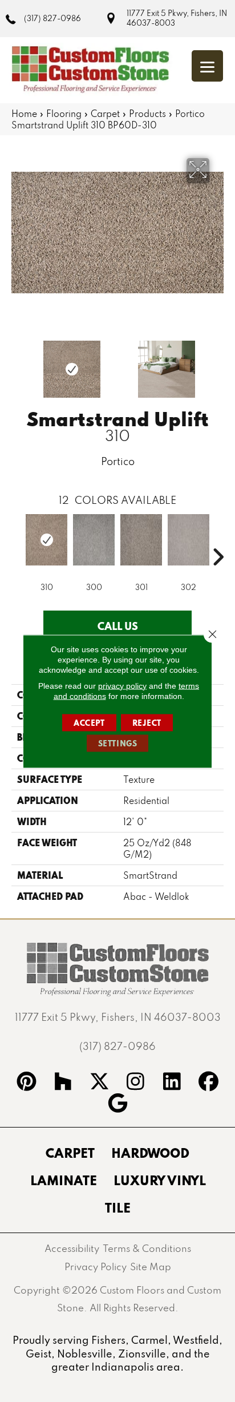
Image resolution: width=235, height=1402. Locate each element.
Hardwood (150, 1152)
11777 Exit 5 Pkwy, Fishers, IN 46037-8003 (177, 18)
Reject (147, 722)
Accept (89, 722)
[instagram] (135, 1083)
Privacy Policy (95, 1266)
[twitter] (99, 1083)
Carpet (105, 113)
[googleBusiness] (117, 1105)
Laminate (63, 1180)
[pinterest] (26, 1083)
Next (218, 363)
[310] (46, 539)
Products (147, 113)
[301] (141, 539)
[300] (94, 539)
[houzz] (63, 1083)
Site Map (150, 1266)
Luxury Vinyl (160, 1180)
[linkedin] (172, 1083)
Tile (118, 1207)
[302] (188, 539)
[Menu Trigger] (207, 66)
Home (24, 113)
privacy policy (122, 685)
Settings (117, 743)
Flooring (64, 113)
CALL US (118, 626)
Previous (17, 363)
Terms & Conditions (147, 1248)
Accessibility (71, 1248)
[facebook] (208, 1083)
